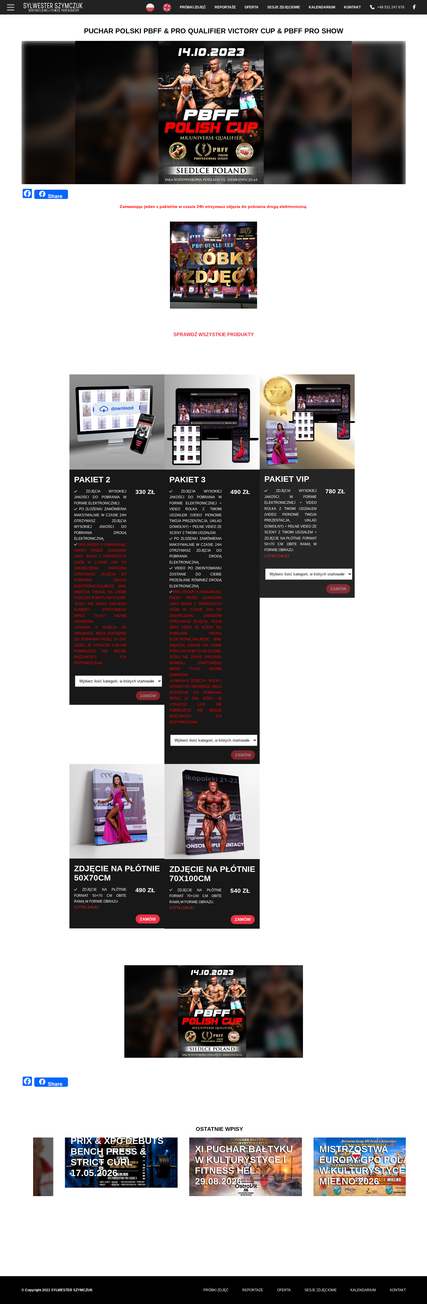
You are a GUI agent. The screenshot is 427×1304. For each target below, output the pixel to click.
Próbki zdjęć (193, 7)
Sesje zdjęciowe (283, 7)
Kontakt (352, 7)
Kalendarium (322, 7)
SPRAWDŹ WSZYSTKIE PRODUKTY (213, 334)
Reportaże (225, 7)
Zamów (148, 695)
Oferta (252, 7)
